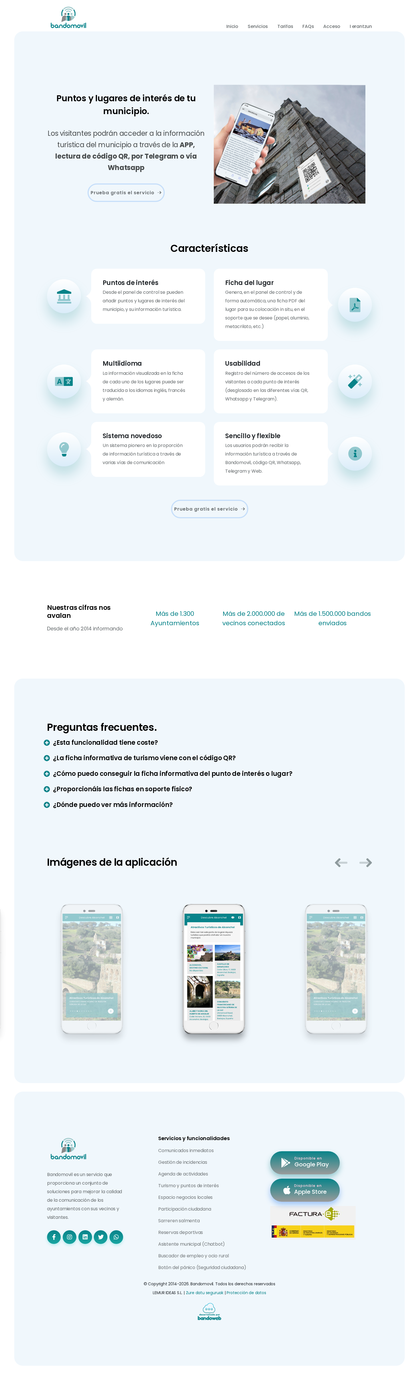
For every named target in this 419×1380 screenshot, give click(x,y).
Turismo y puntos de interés (188, 1185)
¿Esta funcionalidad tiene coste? (105, 742)
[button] (341, 862)
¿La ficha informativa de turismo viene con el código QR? (144, 758)
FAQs (308, 26)
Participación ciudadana (184, 1209)
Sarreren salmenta (179, 1220)
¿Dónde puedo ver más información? (112, 804)
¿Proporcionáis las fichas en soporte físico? (122, 789)
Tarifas (285, 26)
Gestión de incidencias (182, 1162)
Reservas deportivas (180, 1232)
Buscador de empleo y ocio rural (193, 1255)
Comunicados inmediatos (186, 1150)
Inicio (232, 26)
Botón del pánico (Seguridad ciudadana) (202, 1267)
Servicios (258, 26)
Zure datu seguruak (204, 1293)
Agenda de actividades (183, 1174)
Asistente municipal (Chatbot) (191, 1244)
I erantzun (361, 26)
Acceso (331, 26)
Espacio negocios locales (185, 1197)
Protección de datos (246, 1293)
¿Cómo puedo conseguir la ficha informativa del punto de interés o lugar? (172, 773)
